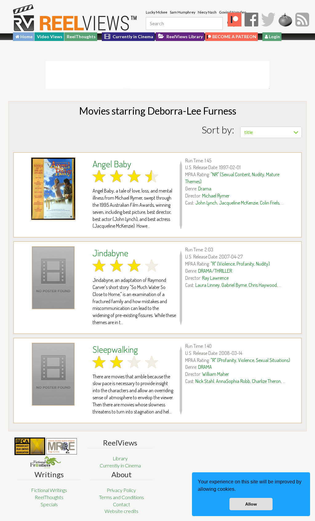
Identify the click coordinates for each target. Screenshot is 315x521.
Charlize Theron (266, 381)
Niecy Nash (207, 12)
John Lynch (206, 203)
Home (26, 36)
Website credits (121, 511)
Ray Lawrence (215, 278)
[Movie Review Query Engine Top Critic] (61, 446)
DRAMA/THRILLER (215, 271)
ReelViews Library (184, 36)
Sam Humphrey (182, 12)
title (248, 132)
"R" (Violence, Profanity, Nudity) (240, 264)
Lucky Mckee (156, 12)
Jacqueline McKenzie (238, 203)
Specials (49, 504)
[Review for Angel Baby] (53, 188)
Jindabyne (110, 252)
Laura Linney (207, 285)
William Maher (215, 374)
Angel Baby (112, 163)
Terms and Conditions (121, 497)
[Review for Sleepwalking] (53, 374)
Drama (204, 188)
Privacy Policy (121, 490)
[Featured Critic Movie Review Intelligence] (29, 446)
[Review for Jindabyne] (53, 277)
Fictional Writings (49, 490)
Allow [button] (251, 504)
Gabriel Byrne (234, 285)
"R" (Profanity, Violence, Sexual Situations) (250, 360)
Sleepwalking (115, 349)
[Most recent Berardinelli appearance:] (45, 461)
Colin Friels (269, 203)
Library (120, 458)
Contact (121, 504)
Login (274, 36)
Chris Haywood (263, 285)
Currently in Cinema (132, 36)
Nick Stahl (204, 381)
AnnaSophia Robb (233, 381)
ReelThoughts (81, 36)
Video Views (49, 36)
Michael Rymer (215, 196)
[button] (238, 490)
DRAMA (205, 367)
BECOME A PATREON (234, 36)
